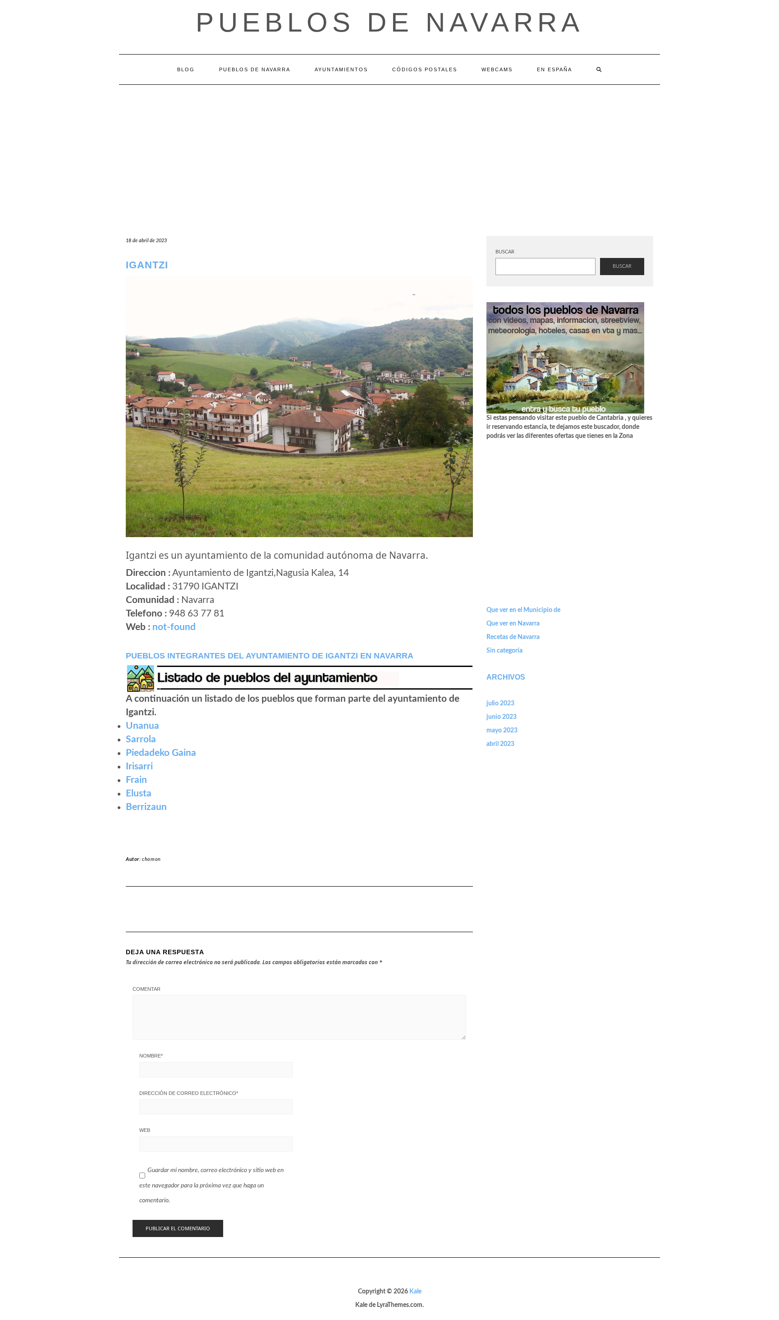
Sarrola (141, 739)
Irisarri (139, 766)
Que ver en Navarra (513, 624)
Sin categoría (504, 651)
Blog (186, 69)
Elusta (138, 793)
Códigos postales (424, 69)
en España (554, 69)
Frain (136, 780)
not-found (174, 627)
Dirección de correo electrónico (188, 1093)
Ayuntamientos (341, 69)
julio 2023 (500, 703)
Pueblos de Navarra (390, 22)
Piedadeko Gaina (161, 753)
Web (144, 1130)
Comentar (146, 989)
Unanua (142, 726)
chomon (151, 859)
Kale (415, 1291)
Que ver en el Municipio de (523, 610)
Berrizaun (146, 807)
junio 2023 (501, 717)
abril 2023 (500, 744)
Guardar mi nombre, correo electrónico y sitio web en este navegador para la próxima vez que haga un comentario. (211, 1185)
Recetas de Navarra (513, 637)
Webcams (497, 69)
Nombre (151, 1055)
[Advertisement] (389, 152)
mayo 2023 (502, 730)
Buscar (504, 251)
